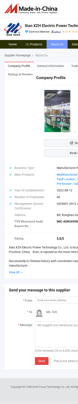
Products (36, 44)
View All (14, 272)
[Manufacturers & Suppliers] (31, 8)
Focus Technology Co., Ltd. (55, 386)
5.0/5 (60, 238)
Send (41, 361)
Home (13, 44)
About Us (57, 44)
